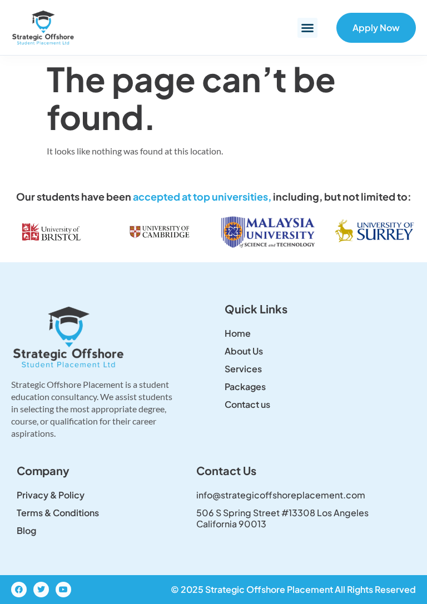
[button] (307, 28)
